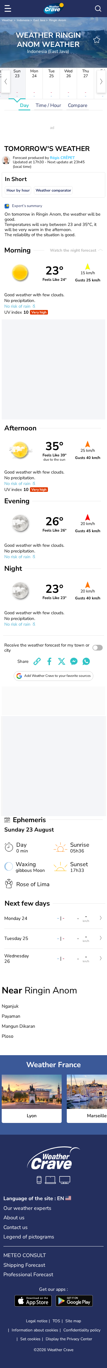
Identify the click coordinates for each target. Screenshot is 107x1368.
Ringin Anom (57, 20)
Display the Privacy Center (69, 1339)
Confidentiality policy (81, 1330)
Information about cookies (35, 1330)
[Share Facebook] (49, 661)
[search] (98, 8)
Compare (77, 105)
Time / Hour (48, 105)
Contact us (15, 1227)
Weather (7, 20)
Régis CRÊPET (62, 157)
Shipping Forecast (24, 1265)
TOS (56, 1321)
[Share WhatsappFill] (86, 661)
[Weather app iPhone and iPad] (33, 1301)
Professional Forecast (28, 1274)
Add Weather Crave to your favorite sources (57, 675)
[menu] (8, 8)
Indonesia (23, 20)
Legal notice (36, 1321)
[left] (5, 81)
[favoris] (96, 40)
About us (14, 1217)
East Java (39, 20)
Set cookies (30, 1339)
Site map (73, 1321)
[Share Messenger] (74, 661)
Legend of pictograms (28, 1236)
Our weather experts (27, 1208)
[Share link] (37, 661)
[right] (101, 81)
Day (24, 105)
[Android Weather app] (74, 1301)
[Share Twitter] (61, 661)
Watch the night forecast (73, 250)
